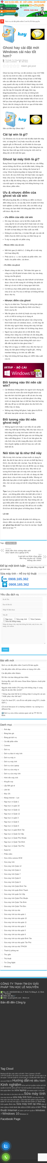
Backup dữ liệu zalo (8, 1074)
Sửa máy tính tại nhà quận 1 (15, 914)
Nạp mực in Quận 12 (12, 814)
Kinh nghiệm (11, 1084)
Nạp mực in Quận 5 (11, 822)
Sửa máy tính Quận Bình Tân (15, 886)
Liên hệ (7, 790)
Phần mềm (8, 854)
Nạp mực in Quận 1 (11, 802)
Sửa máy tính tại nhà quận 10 (15, 918)
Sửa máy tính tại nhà (12, 910)
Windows (25, 60)
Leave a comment (11, 62)
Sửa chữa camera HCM (13, 858)
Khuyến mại (8, 782)
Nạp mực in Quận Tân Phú (14, 846)
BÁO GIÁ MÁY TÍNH (21, 1073)
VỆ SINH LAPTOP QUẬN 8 (26, 1110)
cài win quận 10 (23, 1077)
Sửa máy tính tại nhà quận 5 (15, 930)
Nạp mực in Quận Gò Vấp (14, 834)
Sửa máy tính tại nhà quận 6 (15, 934)
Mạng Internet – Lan (11, 798)
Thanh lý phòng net (11, 950)
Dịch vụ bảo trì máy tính (13, 753)
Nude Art (7, 850)
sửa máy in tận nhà (17, 1094)
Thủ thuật (8, 60)
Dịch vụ (7, 749)
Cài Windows (8, 139)
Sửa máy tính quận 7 (13, 1099)
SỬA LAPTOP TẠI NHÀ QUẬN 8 (22, 1088)
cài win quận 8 (13, 1077)
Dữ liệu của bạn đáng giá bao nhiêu (15, 677)
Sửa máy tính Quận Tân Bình (15, 902)
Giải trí (9, 1081)
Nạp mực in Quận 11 (12, 810)
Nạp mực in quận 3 (11, 818)
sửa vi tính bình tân (12, 1107)
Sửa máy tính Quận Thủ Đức (15, 906)
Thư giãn (7, 955)
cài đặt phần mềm (34, 1077)
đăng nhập (38, 567)
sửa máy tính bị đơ (6, 1097)
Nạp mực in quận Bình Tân (14, 830)
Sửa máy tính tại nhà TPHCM (15, 946)
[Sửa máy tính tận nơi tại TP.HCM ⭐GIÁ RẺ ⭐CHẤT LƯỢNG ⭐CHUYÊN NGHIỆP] (23, 8)
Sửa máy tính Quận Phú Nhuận (16, 898)
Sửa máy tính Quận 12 (12, 866)
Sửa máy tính (9, 862)
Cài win (31, 1076)
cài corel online (23, 1075)
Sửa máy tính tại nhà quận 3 (15, 926)
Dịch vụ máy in (9, 758)
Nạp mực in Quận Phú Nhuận (15, 838)
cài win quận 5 (39, 1075)
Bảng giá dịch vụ (10, 737)
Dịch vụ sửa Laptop (11, 766)
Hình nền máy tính (11, 778)
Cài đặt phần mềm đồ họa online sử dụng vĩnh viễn (23, 21)
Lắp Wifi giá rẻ (9, 786)
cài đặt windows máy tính (30, 73)
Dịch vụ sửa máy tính (12, 774)
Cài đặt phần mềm (11, 741)
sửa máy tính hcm (22, 1097)
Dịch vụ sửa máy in (11, 770)
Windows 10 (10, 1113)
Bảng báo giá (9, 733)
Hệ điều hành (37, 1080)
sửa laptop (20, 1090)
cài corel (15, 1076)
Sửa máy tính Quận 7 (12, 874)
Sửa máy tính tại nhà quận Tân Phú (17, 942)
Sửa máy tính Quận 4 (12, 870)
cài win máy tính (16, 107)
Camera (7, 745)
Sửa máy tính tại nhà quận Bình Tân (18, 938)
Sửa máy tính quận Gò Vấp (14, 894)
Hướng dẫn (11, 543)
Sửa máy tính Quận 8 (12, 878)
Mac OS (7, 794)
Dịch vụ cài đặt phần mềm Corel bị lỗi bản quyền (20, 665)
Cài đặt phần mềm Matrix (11, 673)
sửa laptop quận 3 (32, 1090)
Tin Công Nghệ (17, 60)
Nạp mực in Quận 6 (11, 826)
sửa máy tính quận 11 (14, 1101)
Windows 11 (24, 1114)
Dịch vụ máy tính (10, 762)
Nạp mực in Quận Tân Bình (14, 842)
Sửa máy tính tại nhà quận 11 (15, 922)
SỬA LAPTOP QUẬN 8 (29, 1085)
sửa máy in (7, 1094)
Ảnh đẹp (7, 729)
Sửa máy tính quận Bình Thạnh (16, 890)
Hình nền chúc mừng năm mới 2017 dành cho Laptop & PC (18, 551)
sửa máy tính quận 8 (28, 1099)
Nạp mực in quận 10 (11, 806)
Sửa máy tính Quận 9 (12, 882)
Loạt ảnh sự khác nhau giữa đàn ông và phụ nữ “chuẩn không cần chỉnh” (30, 557)
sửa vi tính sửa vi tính (31, 1107)
